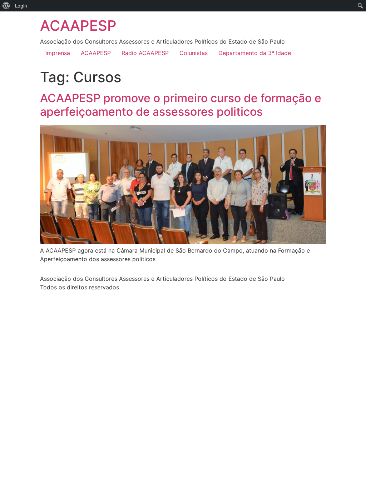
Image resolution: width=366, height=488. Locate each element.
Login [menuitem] (21, 6)
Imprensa (57, 52)
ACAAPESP (78, 25)
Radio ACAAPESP (145, 52)
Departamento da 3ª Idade (254, 52)
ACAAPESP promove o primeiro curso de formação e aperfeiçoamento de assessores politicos (180, 105)
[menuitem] (6, 5)
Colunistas (193, 52)
